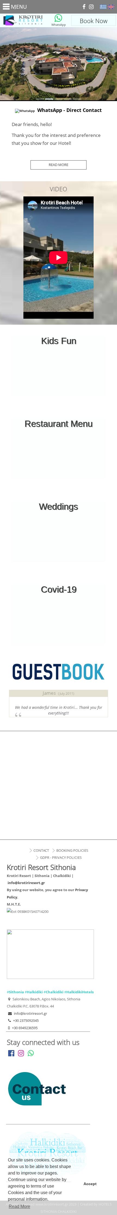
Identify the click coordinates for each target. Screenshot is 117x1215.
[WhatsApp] (58, 18)
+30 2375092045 (26, 1020)
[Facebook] (84, 7)
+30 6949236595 (25, 1027)
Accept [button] (90, 1184)
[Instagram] (91, 7)
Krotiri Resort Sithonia (23, 20)
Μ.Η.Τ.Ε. (14, 904)
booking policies (72, 850)
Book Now (93, 21)
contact (41, 850)
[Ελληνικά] (103, 7)
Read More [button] (19, 1206)
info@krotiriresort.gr (26, 882)
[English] (111, 7)
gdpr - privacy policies (61, 857)
